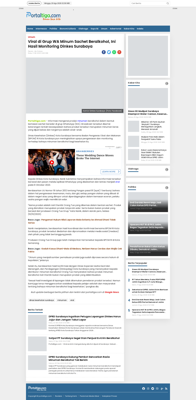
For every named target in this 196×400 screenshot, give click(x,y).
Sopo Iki (94, 28)
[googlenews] (161, 388)
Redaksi (58, 396)
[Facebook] (143, 388)
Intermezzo (41, 28)
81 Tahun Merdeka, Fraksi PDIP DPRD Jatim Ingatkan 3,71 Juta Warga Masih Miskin (148, 280)
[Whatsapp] (114, 52)
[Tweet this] (109, 52)
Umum (104, 28)
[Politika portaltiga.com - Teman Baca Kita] (166, 187)
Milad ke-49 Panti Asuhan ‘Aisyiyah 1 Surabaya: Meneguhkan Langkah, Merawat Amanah (153, 126)
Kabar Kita (129, 28)
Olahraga (83, 28)
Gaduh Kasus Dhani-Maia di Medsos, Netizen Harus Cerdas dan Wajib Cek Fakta (75, 250)
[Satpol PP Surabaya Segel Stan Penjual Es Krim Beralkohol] (37, 343)
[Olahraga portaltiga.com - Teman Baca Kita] (166, 169)
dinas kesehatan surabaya (41, 300)
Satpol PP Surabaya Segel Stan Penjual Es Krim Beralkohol (84, 338)
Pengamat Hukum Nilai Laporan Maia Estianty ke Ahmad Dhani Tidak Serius (72, 221)
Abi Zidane (38, 51)
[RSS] (166, 388)
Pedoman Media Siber (89, 396)
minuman (82, 120)
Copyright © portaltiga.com (40, 396)
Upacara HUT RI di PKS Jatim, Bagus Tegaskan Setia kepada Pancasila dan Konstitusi (148, 311)
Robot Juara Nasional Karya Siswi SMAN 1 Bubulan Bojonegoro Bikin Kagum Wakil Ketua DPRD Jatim (153, 154)
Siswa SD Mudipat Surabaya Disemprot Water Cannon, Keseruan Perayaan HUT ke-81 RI (148, 113)
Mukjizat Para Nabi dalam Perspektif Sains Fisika (152, 138)
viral (117, 181)
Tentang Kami (71, 396)
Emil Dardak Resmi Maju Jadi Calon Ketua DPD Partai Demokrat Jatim (148, 301)
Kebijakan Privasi (109, 396)
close (21, 8)
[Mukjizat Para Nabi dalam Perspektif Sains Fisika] (133, 141)
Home (30, 28)
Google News (112, 292)
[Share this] (104, 52)
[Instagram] (148, 388)
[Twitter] (152, 388)
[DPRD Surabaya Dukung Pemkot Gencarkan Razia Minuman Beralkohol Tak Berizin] (37, 362)
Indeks (140, 28)
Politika (53, 28)
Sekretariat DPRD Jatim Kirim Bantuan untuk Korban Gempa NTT (150, 290)
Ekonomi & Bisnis (68, 28)
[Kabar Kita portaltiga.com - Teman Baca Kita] (166, 83)
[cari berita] (167, 3)
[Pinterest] (119, 52)
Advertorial (115, 28)
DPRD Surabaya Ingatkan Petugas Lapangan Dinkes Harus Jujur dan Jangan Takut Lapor (85, 318)
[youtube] (157, 388)
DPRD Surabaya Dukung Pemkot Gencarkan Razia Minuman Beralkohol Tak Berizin (79, 358)
